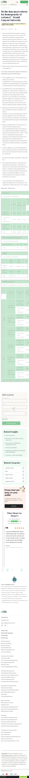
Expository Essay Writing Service (9, 709)
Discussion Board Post (7, 738)
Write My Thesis (5, 664)
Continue (13, 506)
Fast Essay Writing (6, 652)
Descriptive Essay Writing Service (9, 726)
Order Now (23, 776)
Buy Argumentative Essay (7, 662)
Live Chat (4, 4)
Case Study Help (5, 658)
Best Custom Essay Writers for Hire (10, 741)
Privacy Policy (4, 638)
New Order (24, 2)
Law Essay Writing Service (7, 679)
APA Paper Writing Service (7, 671)
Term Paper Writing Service (8, 692)
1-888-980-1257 (13, 4)
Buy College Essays (6, 732)
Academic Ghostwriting (7, 656)
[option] (15, 537)
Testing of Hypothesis (11, 447)
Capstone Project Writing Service (9, 675)
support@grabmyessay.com (8, 623)
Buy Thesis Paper (5, 734)
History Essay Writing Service (8, 721)
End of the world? (10, 435)
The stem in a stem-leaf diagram (14, 455)
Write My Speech (5, 700)
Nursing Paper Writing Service (8, 685)
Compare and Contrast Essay (9, 730)
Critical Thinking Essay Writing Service (11, 736)
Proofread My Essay (6, 647)
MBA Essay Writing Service (8, 649)
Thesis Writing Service (6, 696)
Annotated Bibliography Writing (9, 666)
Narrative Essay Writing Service (9, 719)
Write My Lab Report (6, 643)
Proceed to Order (11, 423)
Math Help (3, 715)
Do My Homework (5, 641)
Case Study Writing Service (8, 677)
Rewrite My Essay (5, 645)
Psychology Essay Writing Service (9, 707)
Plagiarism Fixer (5, 704)
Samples (3, 7)
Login (17, 2)
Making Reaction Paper (7, 711)
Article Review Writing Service (8, 673)
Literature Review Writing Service (9, 681)
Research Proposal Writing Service (10, 690)
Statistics (8, 7)
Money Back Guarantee (7, 633)
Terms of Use (4, 630)
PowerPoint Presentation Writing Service (11, 724)
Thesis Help (4, 694)
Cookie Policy (4, 635)
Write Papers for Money (7, 702)
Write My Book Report (6, 688)
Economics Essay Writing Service (9, 660)
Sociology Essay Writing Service (9, 717)
